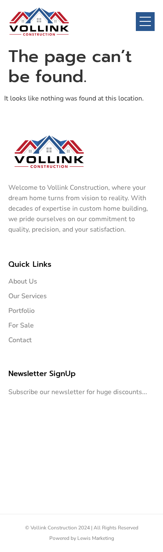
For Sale (21, 325)
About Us (22, 281)
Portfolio (21, 311)
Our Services (27, 296)
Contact (20, 340)
